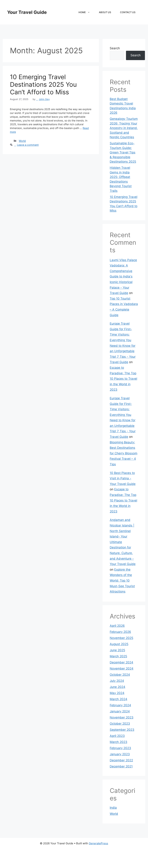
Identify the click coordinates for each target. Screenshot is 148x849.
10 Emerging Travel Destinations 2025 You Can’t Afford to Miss (43, 84)
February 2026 (120, 632)
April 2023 (117, 736)
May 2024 (117, 693)
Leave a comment (28, 144)
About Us (105, 12)
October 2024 (120, 674)
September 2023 (122, 729)
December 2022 (121, 760)
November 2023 (121, 717)
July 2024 (117, 681)
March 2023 (118, 742)
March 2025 (118, 656)
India (113, 807)
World (22, 140)
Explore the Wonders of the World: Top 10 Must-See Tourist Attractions (122, 580)
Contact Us (127, 12)
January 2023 (120, 754)
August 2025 (119, 644)
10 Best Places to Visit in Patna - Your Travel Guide (123, 478)
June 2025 (117, 650)
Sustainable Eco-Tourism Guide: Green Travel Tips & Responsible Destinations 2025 (123, 152)
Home (82, 12)
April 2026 (117, 625)
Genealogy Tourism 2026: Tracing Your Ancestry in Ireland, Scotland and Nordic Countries (124, 128)
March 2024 (118, 699)
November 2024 (121, 668)
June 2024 (117, 687)
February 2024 (120, 705)
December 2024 (121, 662)
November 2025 (121, 638)
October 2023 (120, 723)
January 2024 (120, 711)
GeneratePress (98, 843)
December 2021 (121, 766)
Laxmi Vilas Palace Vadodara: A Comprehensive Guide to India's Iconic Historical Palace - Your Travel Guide (123, 276)
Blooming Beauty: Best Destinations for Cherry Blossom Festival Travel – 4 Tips (123, 453)
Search (115, 48)
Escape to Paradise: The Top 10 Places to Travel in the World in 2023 (123, 378)
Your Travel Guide (27, 12)
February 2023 (120, 748)
